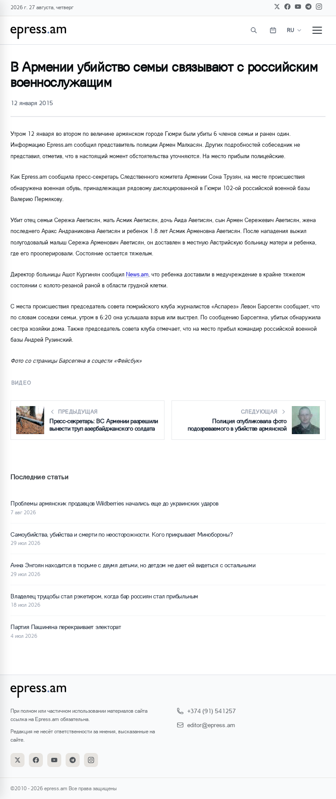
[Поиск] (253, 30)
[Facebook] (287, 7)
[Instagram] (319, 7)
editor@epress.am (211, 724)
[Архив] (273, 30)
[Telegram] (308, 7)
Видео (21, 382)
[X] (277, 7)
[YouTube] (298, 7)
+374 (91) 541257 (211, 710)
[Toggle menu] (317, 30)
